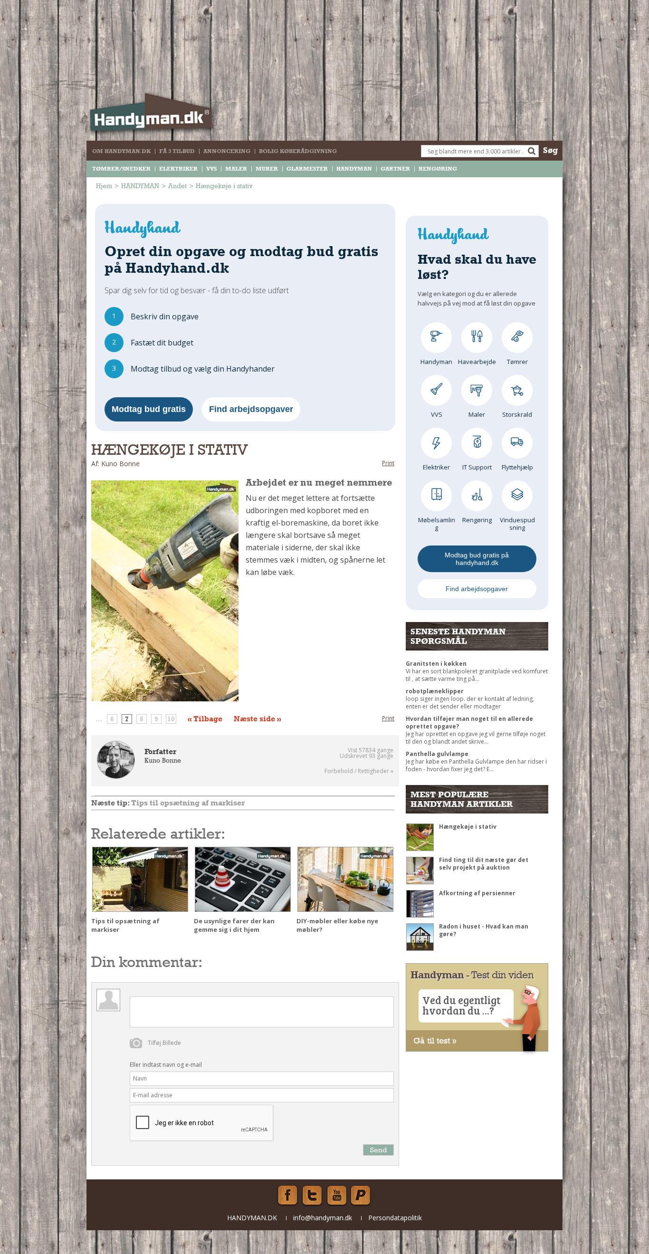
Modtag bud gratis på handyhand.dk (477, 558)
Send (378, 1150)
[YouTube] (336, 1195)
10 (171, 719)
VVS (211, 168)
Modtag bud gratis (149, 409)
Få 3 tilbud (177, 151)
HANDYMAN (354, 168)
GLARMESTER (307, 168)
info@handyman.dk (322, 1217)
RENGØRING (438, 168)
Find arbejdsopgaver (251, 409)
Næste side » (257, 719)
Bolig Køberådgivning (298, 151)
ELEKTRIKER (178, 168)
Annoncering (226, 151)
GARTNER (395, 168)
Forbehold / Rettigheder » (358, 771)
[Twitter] (312, 1195)
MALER (236, 168)
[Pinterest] (361, 1195)
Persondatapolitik (395, 1217)
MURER (267, 168)
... (99, 719)
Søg (550, 150)
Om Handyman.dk (121, 151)
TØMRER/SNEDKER (121, 168)
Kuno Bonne (162, 760)
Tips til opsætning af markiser (188, 802)
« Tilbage (205, 719)
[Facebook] (287, 1195)
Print (388, 463)
